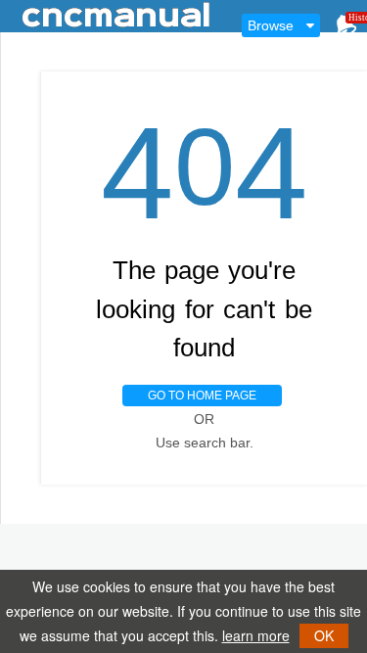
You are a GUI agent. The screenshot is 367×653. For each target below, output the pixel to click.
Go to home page (202, 395)
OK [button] (324, 635)
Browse (271, 25)
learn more (256, 635)
